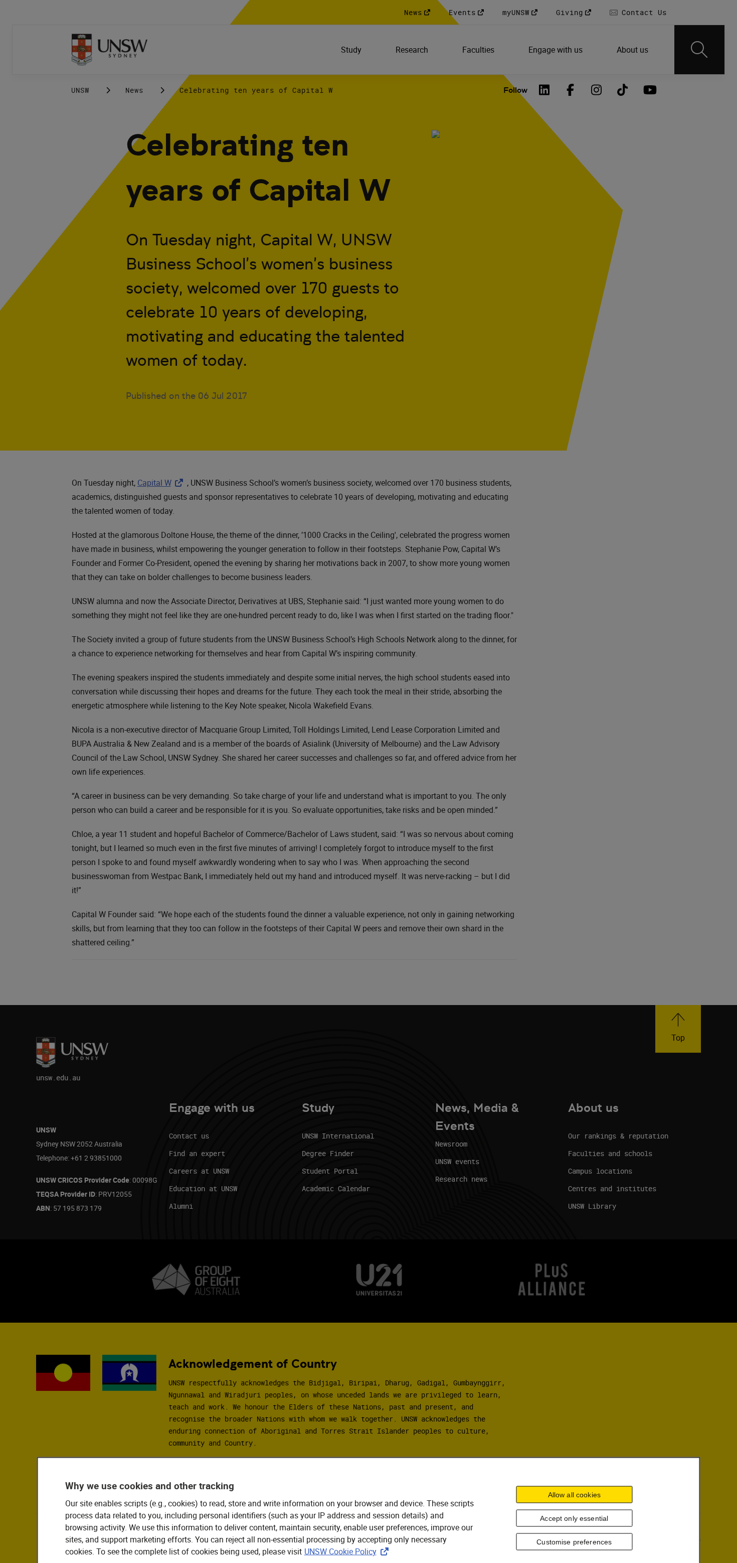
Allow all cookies (574, 1495)
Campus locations (600, 1171)
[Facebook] (571, 90)
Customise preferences (574, 1542)
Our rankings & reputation (618, 1136)
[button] (678, 1029)
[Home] (109, 50)
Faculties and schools (610, 1153)
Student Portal (330, 1171)
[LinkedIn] (544, 90)
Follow (515, 90)
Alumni (181, 1206)
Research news (461, 1179)
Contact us (189, 1136)
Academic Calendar (336, 1188)
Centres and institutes (612, 1188)
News (134, 90)
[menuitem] (352, 50)
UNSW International (338, 1136)
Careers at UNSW (199, 1171)
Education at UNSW (203, 1188)
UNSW (80, 90)
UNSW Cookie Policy (348, 1550)
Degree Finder (328, 1153)
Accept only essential (574, 1518)
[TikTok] (623, 90)
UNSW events (457, 1161)
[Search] (699, 49)
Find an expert (197, 1153)
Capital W (162, 482)
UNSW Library (592, 1206)
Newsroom (451, 1144)
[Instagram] (597, 90)
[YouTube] (649, 90)
